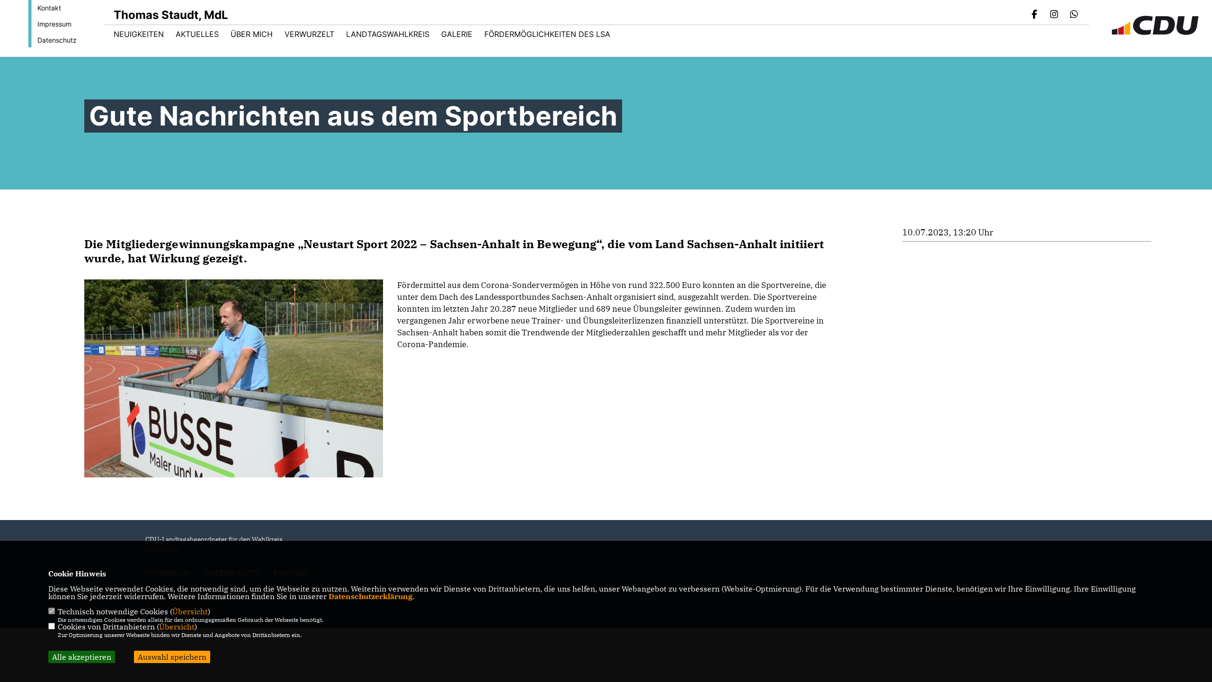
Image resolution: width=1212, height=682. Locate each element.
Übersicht (190, 611)
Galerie (456, 34)
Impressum (54, 24)
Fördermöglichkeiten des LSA (547, 34)
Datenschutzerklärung (370, 596)
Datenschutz (57, 40)
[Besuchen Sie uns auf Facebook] (1034, 15)
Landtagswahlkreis (387, 34)
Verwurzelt (309, 34)
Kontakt (49, 8)
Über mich (252, 34)
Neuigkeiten (139, 34)
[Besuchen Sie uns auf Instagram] (1054, 15)
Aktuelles (197, 34)
